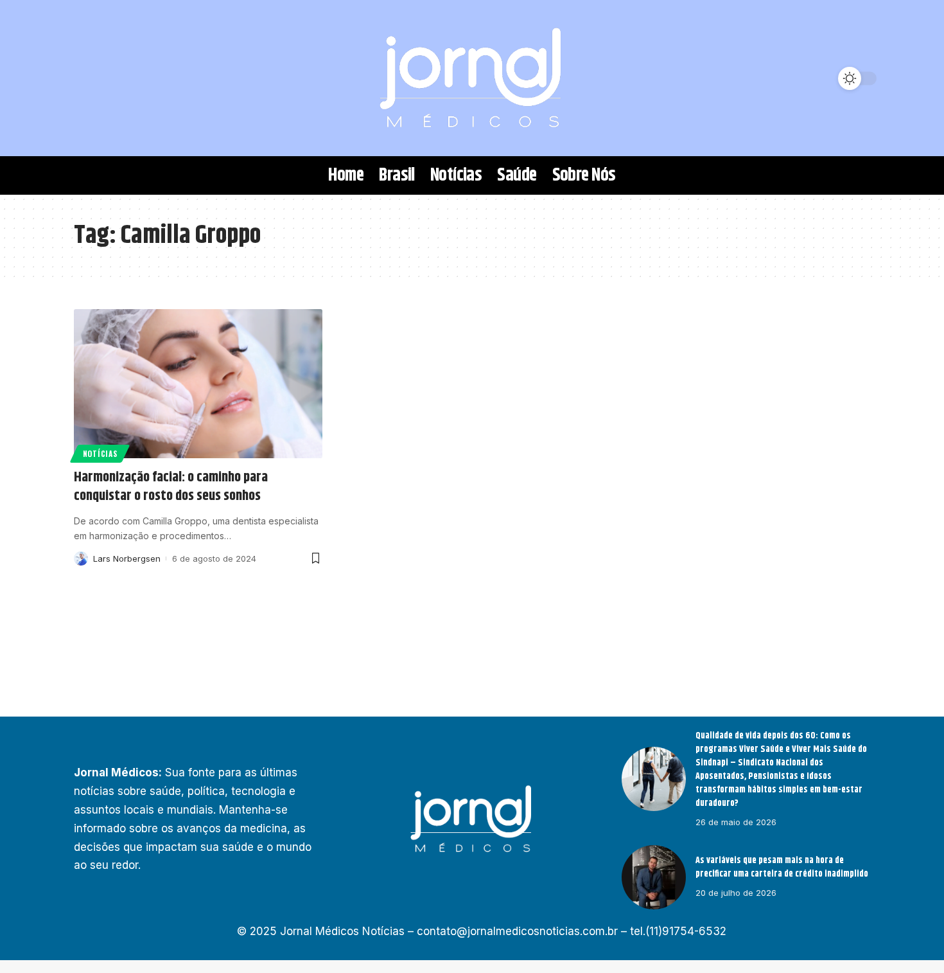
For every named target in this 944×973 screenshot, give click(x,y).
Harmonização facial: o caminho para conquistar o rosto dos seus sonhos (171, 487)
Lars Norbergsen (127, 558)
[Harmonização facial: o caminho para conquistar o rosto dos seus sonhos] (198, 383)
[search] (90, 78)
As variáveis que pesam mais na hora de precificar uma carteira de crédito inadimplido (781, 867)
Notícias (100, 453)
